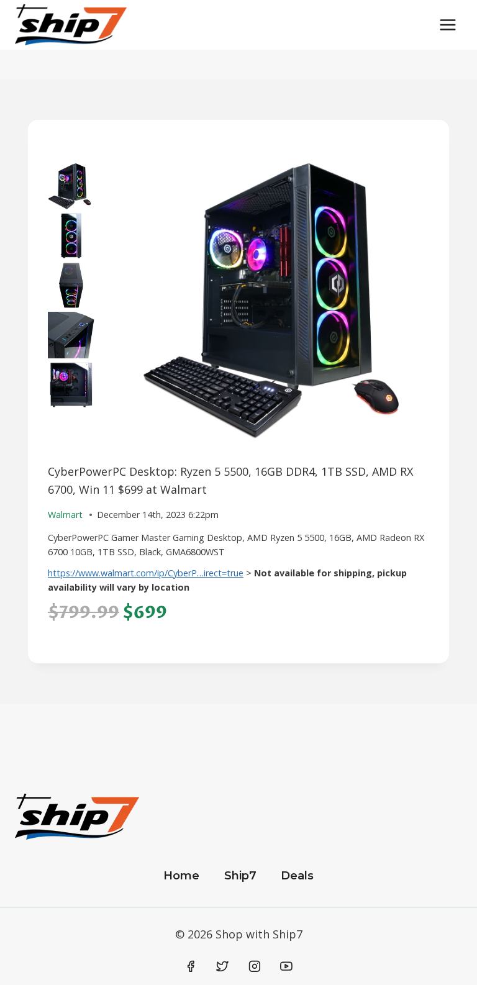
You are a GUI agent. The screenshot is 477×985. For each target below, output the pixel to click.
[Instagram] (254, 966)
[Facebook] (190, 966)
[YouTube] (286, 966)
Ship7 (240, 876)
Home (181, 876)
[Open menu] (447, 24)
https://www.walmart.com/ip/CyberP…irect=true (145, 573)
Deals (297, 876)
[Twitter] (222, 966)
